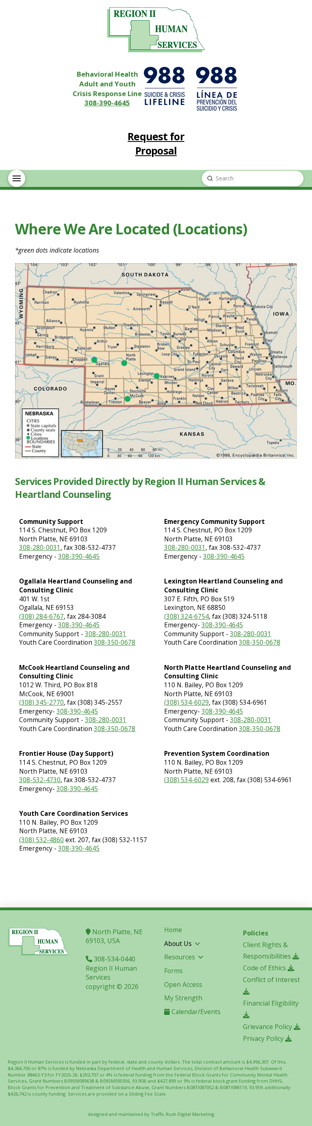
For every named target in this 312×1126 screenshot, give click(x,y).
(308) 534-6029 (186, 702)
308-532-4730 (40, 780)
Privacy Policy (264, 1038)
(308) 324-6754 (186, 616)
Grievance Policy (268, 1026)
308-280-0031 (40, 547)
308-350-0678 (114, 642)
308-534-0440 (113, 958)
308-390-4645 (107, 102)
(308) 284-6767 (41, 616)
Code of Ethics (265, 967)
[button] (16, 178)
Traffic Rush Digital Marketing (182, 1114)
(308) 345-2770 (41, 702)
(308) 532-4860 (41, 840)
